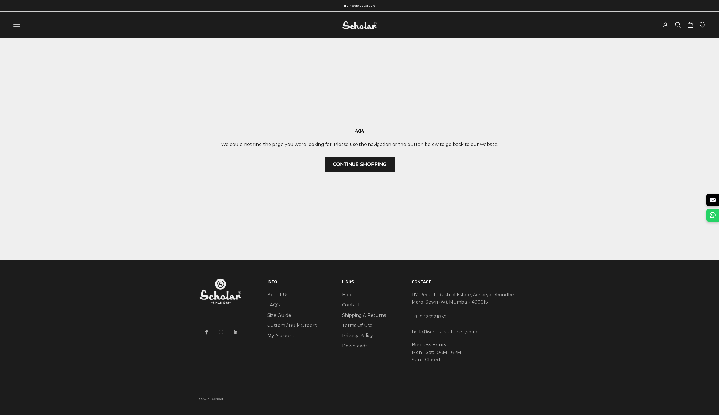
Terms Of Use (357, 325)
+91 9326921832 (429, 317)
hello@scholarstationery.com (444, 332)
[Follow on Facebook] (206, 332)
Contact (351, 305)
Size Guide (279, 315)
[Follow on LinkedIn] (235, 332)
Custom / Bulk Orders (292, 325)
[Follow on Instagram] (221, 332)
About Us (277, 294)
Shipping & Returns (364, 315)
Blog (347, 294)
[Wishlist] (702, 25)
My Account (281, 335)
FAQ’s (273, 305)
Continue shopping (359, 164)
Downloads (354, 346)
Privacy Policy (357, 335)
